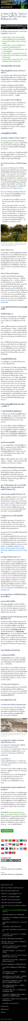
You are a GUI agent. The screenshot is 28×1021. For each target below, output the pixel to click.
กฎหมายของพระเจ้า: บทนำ (7, 884)
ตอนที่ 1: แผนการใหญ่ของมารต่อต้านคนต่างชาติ (12, 887)
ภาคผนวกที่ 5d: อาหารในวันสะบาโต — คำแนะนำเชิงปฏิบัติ (14, 923)
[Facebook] (2, 860)
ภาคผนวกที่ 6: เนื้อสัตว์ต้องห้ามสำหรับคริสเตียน (11, 938)
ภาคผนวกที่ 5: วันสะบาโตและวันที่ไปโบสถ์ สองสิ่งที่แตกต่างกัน (13, 906)
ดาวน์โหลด (24, 28)
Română (14, 854)
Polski (3, 854)
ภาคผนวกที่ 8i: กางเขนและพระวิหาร (10, 1003)
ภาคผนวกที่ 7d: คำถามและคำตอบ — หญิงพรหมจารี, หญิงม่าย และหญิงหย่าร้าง (14, 960)
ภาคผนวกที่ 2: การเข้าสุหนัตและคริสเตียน (10, 896)
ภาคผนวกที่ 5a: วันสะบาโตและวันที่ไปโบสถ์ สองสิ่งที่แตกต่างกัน (14, 910)
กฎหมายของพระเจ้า (7, 7)
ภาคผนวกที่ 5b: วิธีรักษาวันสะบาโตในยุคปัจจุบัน (12, 873)
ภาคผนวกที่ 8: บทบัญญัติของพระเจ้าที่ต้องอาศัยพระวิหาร (13, 964)
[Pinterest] (16, 860)
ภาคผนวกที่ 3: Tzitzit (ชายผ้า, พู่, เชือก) (10, 899)
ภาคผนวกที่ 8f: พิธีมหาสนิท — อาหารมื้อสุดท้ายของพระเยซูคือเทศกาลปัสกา (14, 990)
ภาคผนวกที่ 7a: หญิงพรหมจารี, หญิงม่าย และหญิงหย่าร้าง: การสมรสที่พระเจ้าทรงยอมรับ (14, 947)
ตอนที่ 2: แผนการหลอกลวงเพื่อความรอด (10, 890)
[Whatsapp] (14, 860)
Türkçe (10, 854)
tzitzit (2, 814)
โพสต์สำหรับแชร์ (5, 1009)
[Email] (19, 860)
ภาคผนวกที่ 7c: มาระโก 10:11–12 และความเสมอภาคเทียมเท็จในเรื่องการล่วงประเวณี (14, 956)
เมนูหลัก (26, 7)
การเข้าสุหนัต (8, 814)
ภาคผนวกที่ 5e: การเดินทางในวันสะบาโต (14, 53)
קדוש (19, 182)
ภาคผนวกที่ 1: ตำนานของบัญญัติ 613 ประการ (11, 893)
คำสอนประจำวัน (4, 1006)
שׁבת (5, 178)
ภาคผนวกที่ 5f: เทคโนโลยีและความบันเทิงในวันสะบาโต (14, 930)
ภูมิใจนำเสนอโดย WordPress (6, 1019)
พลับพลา (10, 143)
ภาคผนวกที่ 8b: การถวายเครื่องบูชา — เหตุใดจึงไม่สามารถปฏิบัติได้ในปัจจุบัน (13, 972)
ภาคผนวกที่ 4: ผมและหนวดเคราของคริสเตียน (11, 868)
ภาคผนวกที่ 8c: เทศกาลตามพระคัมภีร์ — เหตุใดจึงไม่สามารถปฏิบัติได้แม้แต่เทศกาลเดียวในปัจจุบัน (14, 977)
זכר (12, 416)
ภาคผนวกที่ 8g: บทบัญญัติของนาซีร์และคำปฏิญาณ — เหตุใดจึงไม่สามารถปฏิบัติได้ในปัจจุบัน (14, 995)
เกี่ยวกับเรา (3, 1012)
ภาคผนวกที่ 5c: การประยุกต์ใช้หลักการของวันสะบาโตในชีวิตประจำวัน (14, 918)
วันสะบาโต (16, 814)
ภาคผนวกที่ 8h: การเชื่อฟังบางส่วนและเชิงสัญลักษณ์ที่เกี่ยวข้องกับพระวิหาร (14, 999)
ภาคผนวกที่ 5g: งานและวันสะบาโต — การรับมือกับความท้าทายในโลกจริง (14, 935)
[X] (8, 860)
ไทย (6, 854)
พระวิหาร (17, 143)
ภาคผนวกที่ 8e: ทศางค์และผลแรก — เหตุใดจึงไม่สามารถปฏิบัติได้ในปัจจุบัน (13, 986)
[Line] (5, 860)
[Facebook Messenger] (11, 860)
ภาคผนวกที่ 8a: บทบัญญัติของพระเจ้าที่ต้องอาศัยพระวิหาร (14, 968)
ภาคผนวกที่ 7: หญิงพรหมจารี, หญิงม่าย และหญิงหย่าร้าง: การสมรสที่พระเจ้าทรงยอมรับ (14, 942)
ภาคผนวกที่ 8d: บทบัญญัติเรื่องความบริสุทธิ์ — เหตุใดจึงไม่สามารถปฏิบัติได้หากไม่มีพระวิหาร (14, 981)
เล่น (3, 28)
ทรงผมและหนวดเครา (17, 812)
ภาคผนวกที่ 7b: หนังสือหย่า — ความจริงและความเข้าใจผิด (13, 951)
